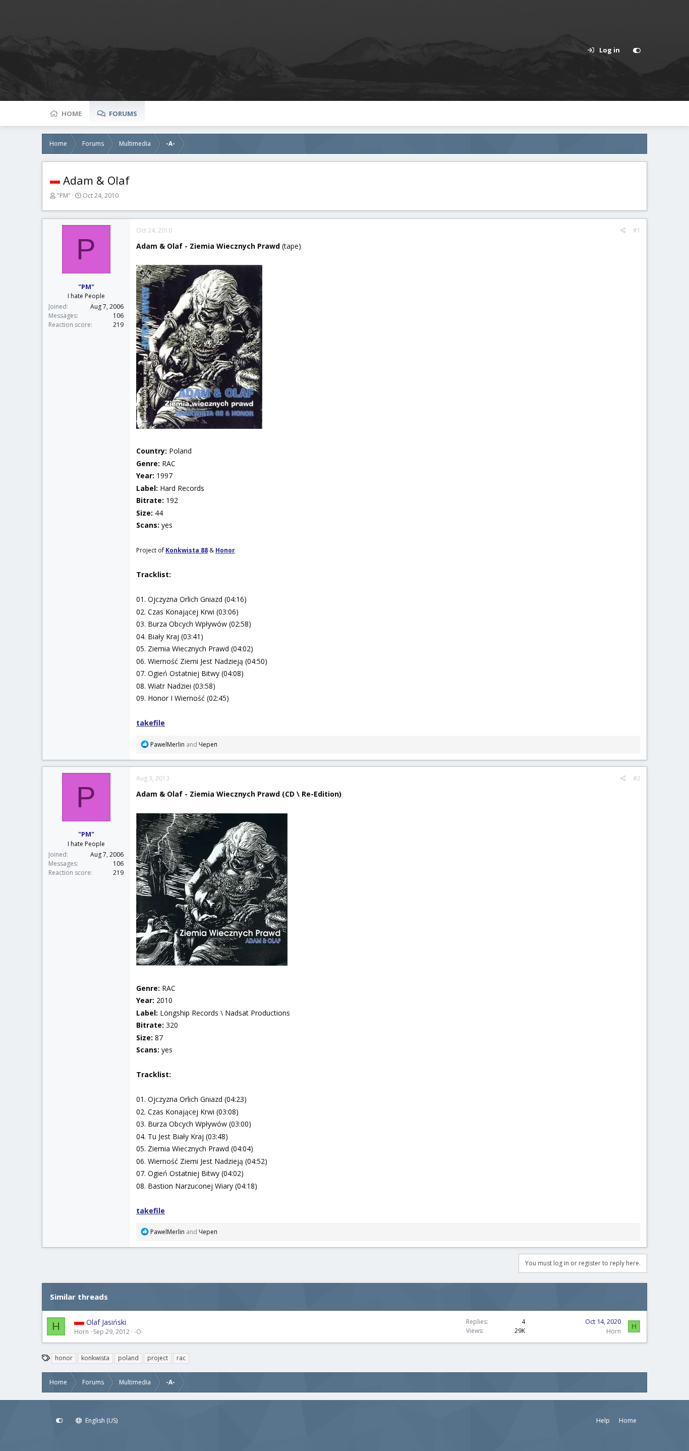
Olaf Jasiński (106, 1322)
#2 (637, 778)
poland (128, 1358)
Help (603, 1420)
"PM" (64, 195)
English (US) (101, 1420)
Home (72, 113)
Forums (123, 113)
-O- (138, 1331)
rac (181, 1358)
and (183, 744)
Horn (81, 1331)
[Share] (623, 231)
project (157, 1358)
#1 (637, 230)
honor (64, 1358)
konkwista (95, 1358)
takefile (150, 723)
